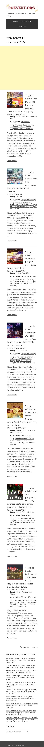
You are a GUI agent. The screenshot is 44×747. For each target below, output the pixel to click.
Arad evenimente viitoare (25, 518)
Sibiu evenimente (22, 279)
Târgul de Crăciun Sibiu (23, 282)
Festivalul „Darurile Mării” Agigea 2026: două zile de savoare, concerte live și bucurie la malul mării (21, 691)
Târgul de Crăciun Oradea (20, 127)
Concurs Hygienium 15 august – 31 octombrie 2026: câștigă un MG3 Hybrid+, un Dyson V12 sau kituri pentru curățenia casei (22, 720)
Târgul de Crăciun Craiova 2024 (23, 206)
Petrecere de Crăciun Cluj (20, 205)
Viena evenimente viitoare (22, 605)
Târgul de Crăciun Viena (19, 604)
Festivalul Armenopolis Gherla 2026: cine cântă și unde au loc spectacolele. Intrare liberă (20, 677)
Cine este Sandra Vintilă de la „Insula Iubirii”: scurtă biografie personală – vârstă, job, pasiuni (21, 684)
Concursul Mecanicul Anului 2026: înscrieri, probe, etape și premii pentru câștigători (20, 666)
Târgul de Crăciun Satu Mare (21, 129)
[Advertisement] (22, 68)
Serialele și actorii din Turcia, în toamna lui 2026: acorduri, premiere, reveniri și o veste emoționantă (21, 660)
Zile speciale (25, 122)
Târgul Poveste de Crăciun (22, 443)
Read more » (12, 161)
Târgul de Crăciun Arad (19, 520)
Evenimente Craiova (23, 203)
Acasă (15, 21)
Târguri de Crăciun (23, 361)
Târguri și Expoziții (28, 199)
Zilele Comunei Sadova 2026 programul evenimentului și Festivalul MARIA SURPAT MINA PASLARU (20, 698)
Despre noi (22, 26)
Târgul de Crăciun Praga (26, 602)
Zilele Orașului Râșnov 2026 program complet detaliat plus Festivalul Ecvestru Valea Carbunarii (22, 705)
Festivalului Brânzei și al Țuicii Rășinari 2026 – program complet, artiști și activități (21, 671)
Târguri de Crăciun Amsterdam (22, 362)
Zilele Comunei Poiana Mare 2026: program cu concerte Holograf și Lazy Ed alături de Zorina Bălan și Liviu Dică (21, 713)
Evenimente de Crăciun (24, 125)
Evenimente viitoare (29, 647)
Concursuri (26, 21)
